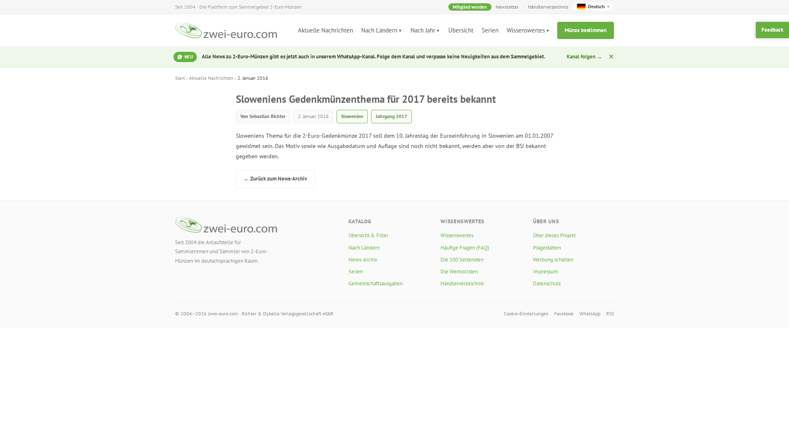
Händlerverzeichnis (548, 7)
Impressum (545, 271)
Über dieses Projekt (554, 235)
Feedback (772, 29)
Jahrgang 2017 (391, 116)
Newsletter (507, 7)
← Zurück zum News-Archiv (275, 178)
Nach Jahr (423, 30)
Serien (490, 30)
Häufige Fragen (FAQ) (465, 247)
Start (180, 78)
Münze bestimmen (586, 30)
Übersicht (460, 30)
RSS (610, 313)
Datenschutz (547, 283)
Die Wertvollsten (459, 271)
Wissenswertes (526, 30)
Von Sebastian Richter (263, 116)
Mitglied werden (470, 7)
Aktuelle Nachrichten (325, 30)
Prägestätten (547, 247)
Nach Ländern (379, 30)
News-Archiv (362, 259)
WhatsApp (589, 313)
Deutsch (598, 6)
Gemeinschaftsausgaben (375, 283)
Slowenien (352, 116)
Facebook (564, 313)
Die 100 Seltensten (462, 259)
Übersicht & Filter (368, 235)
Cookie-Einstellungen (526, 313)
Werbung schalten (553, 259)
